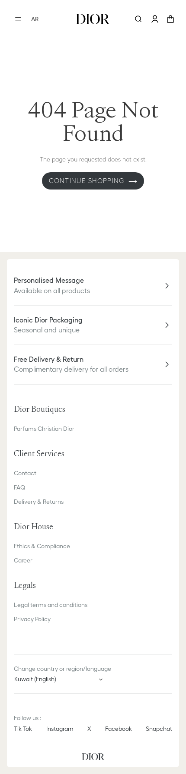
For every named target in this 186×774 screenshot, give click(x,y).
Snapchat (159, 728)
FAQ (19, 487)
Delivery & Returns (39, 501)
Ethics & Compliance (42, 546)
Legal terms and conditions (50, 604)
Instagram (60, 728)
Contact (25, 473)
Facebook (118, 728)
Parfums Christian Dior (44, 428)
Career (23, 560)
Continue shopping (86, 180)
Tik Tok (23, 728)
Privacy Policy (32, 619)
